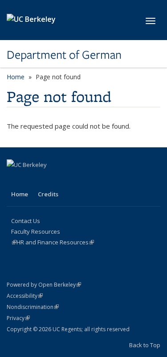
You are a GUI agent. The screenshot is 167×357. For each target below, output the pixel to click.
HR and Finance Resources (55, 242)
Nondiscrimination (33, 307)
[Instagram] (32, 180)
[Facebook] (14, 180)
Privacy (18, 318)
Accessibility (25, 296)
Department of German (64, 55)
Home (15, 77)
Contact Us (25, 221)
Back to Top (144, 345)
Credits (48, 194)
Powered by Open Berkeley (44, 284)
